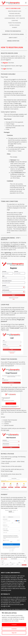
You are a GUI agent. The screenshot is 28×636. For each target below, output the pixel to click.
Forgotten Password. (14, 23)
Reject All (14, 632)
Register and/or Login (14, 11)
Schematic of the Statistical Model (13, 34)
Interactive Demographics (13, 31)
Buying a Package (15, 25)
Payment (14, 27)
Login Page (14, 20)
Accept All (14, 624)
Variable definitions (13, 41)
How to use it (13, 37)
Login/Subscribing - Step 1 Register (15, 18)
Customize (14, 628)
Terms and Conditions (14, 16)
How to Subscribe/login (13, 8)
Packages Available (14, 13)
